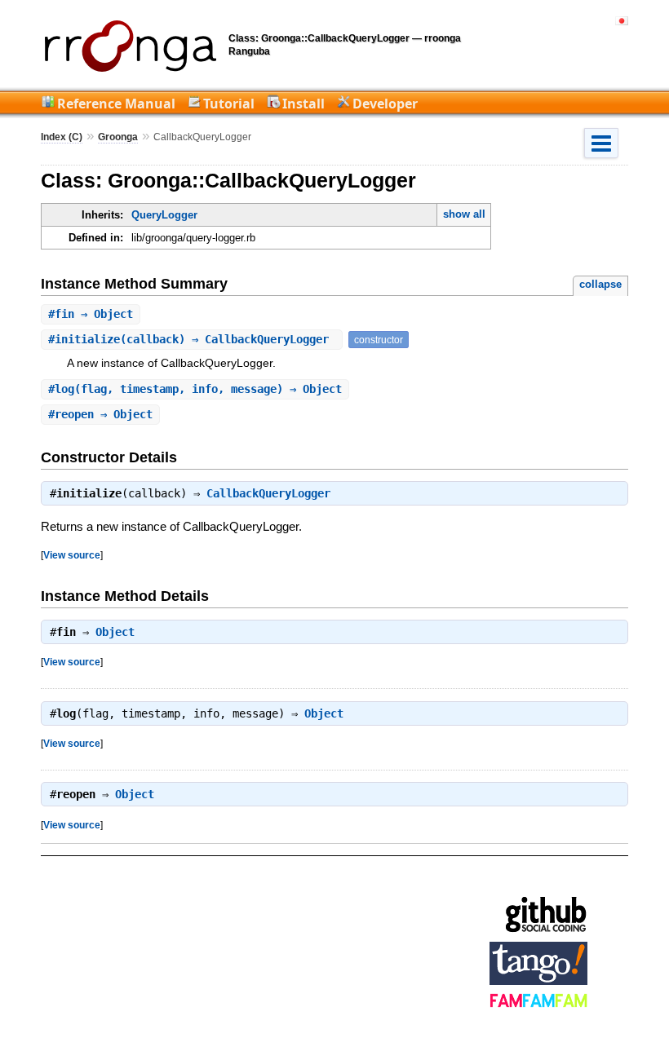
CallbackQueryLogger (268, 493)
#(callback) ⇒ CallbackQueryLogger (191, 339)
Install (303, 104)
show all (464, 214)
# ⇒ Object (90, 313)
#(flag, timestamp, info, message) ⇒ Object (195, 388)
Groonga (118, 137)
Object (115, 631)
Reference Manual (116, 104)
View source (71, 555)
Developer (385, 104)
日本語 (621, 20)
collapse (600, 284)
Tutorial (229, 104)
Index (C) (61, 137)
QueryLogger (164, 215)
